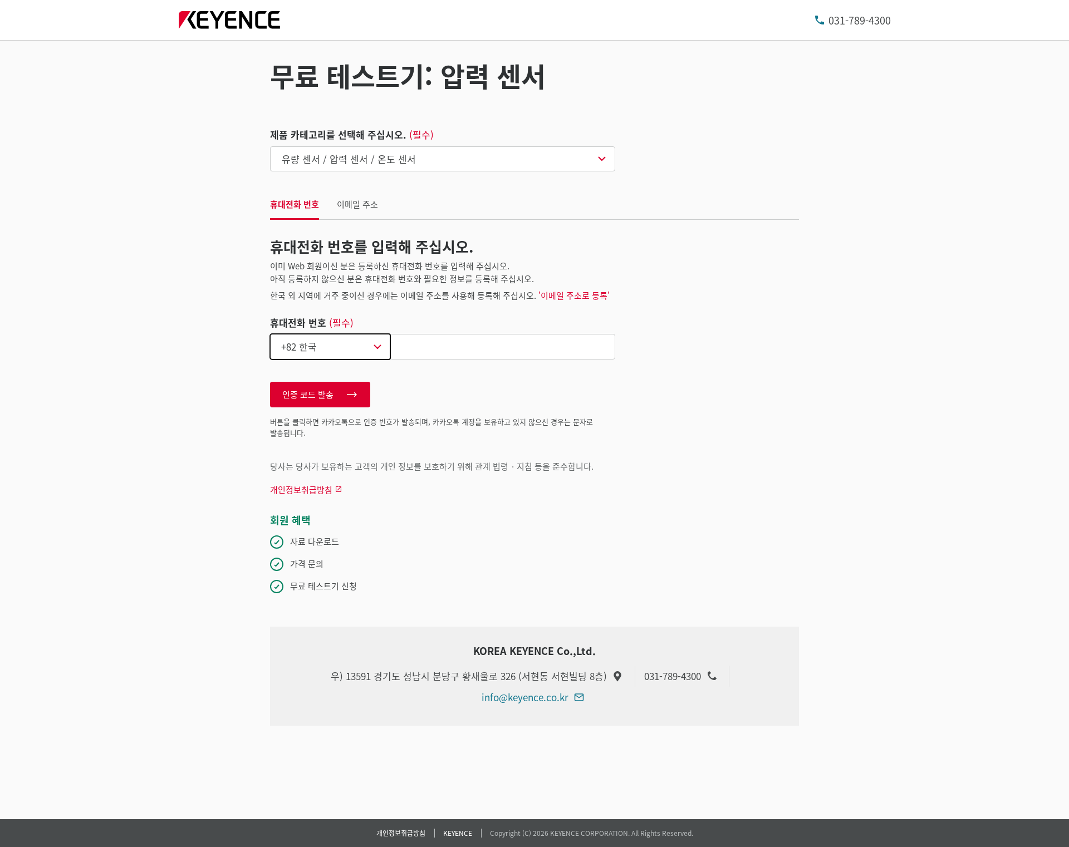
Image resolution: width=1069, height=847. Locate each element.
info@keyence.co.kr (525, 697)
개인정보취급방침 (400, 833)
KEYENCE (457, 833)
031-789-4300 (859, 20)
